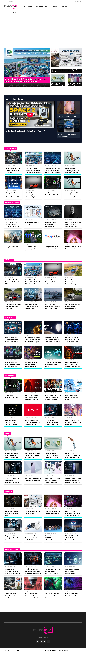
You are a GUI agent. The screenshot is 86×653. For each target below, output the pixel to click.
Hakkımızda (53, 650)
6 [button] (26, 85)
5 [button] (23, 85)
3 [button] (16, 85)
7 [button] (30, 85)
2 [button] (12, 85)
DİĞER (14, 12)
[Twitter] (41, 641)
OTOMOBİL (31, 6)
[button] (6, 66)
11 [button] (44, 85)
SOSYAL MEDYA (65, 6)
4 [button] (19, 85)
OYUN (46, 6)
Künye (47, 650)
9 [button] (37, 85)
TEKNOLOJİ (22, 6)
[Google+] (44, 641)
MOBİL (14, 6)
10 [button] (41, 85)
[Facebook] (37, 641)
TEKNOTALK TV (54, 6)
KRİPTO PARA (39, 6)
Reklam (66, 650)
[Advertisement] (43, 32)
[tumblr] (48, 641)
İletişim (60, 650)
